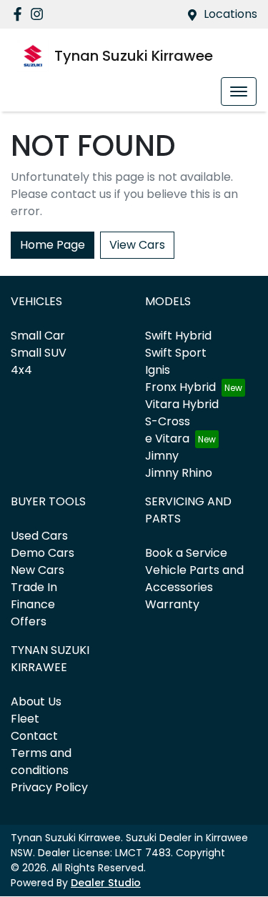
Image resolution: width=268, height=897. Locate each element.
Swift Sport (176, 353)
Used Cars (39, 535)
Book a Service (186, 553)
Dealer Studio (106, 883)
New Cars (37, 570)
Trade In (34, 587)
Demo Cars (42, 553)
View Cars (137, 245)
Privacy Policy (49, 787)
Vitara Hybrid (182, 404)
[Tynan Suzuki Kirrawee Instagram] (39, 14)
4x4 (21, 370)
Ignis (157, 370)
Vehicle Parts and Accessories (194, 578)
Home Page (52, 245)
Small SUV (38, 353)
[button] (239, 91)
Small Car (38, 335)
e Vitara (167, 438)
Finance (33, 604)
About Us (36, 701)
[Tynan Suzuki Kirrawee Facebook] (20, 14)
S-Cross (167, 421)
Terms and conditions (41, 761)
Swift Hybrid (178, 335)
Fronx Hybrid (180, 387)
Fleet (25, 718)
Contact (34, 736)
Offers (28, 621)
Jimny (162, 455)
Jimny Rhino (178, 473)
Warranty (172, 604)
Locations (230, 14)
